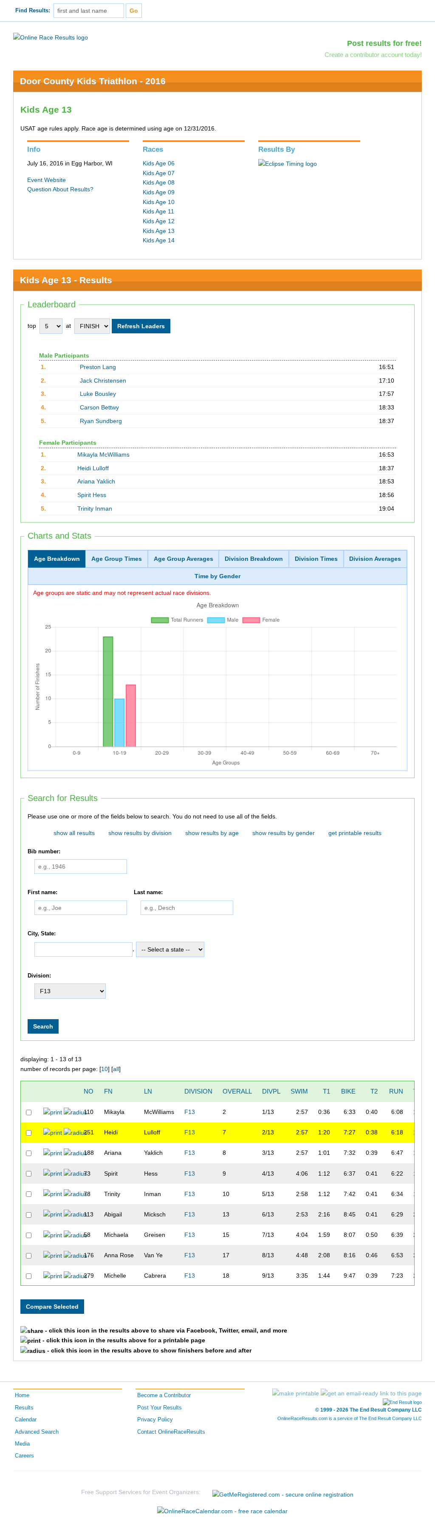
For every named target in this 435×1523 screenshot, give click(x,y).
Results (24, 1408)
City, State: (42, 934)
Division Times (316, 558)
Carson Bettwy (99, 407)
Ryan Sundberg (101, 421)
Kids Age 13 (159, 230)
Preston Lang (98, 367)
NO (88, 1091)
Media (22, 1444)
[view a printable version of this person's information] (52, 1111)
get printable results (354, 833)
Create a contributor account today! (373, 54)
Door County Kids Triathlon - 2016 (93, 81)
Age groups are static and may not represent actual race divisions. (122, 592)
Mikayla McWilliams (103, 454)
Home (22, 1395)
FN (108, 1091)
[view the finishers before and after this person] (75, 1111)
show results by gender (283, 833)
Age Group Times (116, 558)
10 (104, 1069)
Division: (39, 976)
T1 (326, 1091)
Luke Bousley (98, 393)
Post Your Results (159, 1408)
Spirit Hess (91, 495)
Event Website (46, 179)
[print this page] (295, 1393)
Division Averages (375, 558)
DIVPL (271, 1091)
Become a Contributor (164, 1395)
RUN (396, 1091)
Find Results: (32, 11)
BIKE (348, 1091)
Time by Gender (217, 576)
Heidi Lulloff (93, 468)
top (32, 325)
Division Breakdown (254, 558)
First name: (42, 893)
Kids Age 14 (159, 240)
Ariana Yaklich (96, 481)
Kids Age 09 (159, 192)
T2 (374, 1091)
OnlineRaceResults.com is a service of (349, 1418)
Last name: (148, 893)
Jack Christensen (103, 380)
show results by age (212, 833)
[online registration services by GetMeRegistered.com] (282, 1492)
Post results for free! (384, 43)
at (68, 325)
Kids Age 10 (159, 202)
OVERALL (237, 1091)
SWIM (299, 1091)
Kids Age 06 (159, 163)
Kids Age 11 (158, 211)
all (116, 1069)
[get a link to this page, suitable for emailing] (371, 1393)
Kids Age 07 (159, 173)
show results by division (140, 833)
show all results (74, 833)
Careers (24, 1456)
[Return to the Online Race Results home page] (50, 37)
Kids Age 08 (159, 182)
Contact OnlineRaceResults (171, 1432)
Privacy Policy (155, 1420)
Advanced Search (37, 1432)
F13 (189, 1111)
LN (148, 1091)
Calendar (26, 1420)
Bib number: (44, 852)
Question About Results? (60, 189)
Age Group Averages (183, 558)
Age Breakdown (57, 558)
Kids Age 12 (159, 221)
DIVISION (198, 1091)
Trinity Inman (94, 508)
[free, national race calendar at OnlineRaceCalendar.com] (222, 1511)
